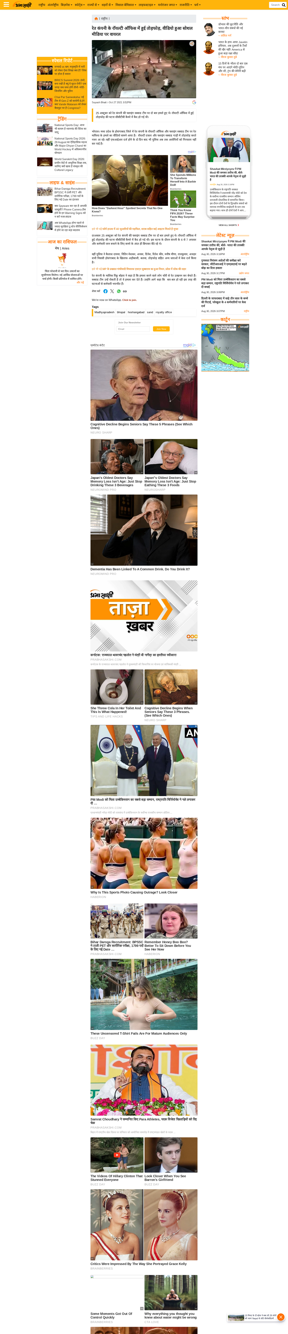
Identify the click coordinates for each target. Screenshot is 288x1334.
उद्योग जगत (244, 273)
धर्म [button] (196, 5)
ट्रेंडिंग (62, 119)
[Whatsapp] (119, 293)
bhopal (121, 312)
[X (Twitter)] (191, 61)
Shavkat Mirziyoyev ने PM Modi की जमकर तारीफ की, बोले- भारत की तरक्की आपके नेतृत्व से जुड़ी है (223, 245)
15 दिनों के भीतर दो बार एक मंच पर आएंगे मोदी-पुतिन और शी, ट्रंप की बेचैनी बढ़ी (233, 67)
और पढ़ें (80, 282)
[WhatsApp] (191, 68)
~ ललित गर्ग (224, 35)
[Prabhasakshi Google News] (194, 102)
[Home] (96, 18)
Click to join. (129, 300)
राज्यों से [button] (92, 5)
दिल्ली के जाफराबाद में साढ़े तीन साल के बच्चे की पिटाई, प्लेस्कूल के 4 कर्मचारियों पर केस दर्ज (224, 302)
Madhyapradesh (104, 312)
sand (150, 312)
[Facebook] (191, 53)
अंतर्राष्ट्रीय (53, 5)
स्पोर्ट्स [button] (78, 5)
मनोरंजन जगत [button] (166, 5)
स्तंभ (225, 18)
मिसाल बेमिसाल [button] (125, 5)
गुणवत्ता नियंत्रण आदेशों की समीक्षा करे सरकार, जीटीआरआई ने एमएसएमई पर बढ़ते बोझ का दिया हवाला (224, 264)
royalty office (164, 312)
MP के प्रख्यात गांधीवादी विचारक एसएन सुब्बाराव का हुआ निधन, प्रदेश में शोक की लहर (144, 269)
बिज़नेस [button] (65, 5)
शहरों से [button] (106, 5)
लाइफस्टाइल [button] (146, 5)
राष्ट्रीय (41, 5)
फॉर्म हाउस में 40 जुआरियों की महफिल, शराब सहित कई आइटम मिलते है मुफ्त (140, 229)
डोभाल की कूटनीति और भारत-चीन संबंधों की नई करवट (230, 28)
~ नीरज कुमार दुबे (227, 57)
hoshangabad (136, 312)
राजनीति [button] (185, 5)
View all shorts (228, 225)
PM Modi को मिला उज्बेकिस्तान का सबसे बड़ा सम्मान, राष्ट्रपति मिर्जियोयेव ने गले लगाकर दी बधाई (225, 283)
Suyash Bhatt (99, 102)
